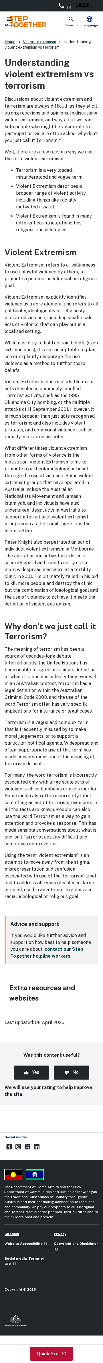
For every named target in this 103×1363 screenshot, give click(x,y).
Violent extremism (39, 42)
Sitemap (12, 1234)
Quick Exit (55, 1353)
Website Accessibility (26, 1244)
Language (90, 21)
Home (10, 42)
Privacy (60, 1234)
